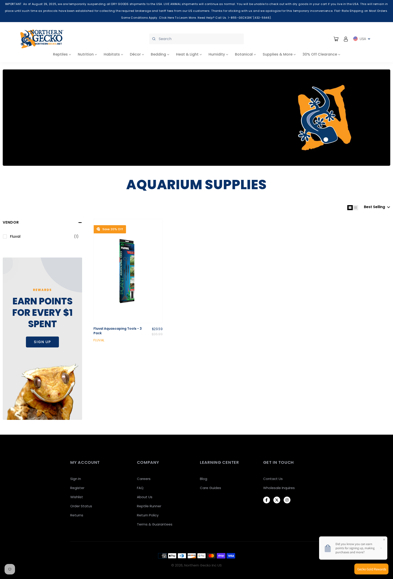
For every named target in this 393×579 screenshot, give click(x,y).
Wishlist (76, 497)
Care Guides (210, 487)
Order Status (81, 506)
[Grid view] (350, 207)
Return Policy (148, 515)
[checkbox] (44, 236)
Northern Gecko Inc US (203, 565)
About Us (144, 497)
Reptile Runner (149, 506)
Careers (144, 478)
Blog (203, 478)
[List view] (355, 207)
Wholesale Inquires (279, 487)
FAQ (140, 487)
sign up (42, 341)
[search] (196, 38)
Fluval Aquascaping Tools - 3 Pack (117, 330)
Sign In (75, 478)
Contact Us (273, 478)
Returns (76, 515)
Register (77, 487)
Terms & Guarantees (154, 524)
